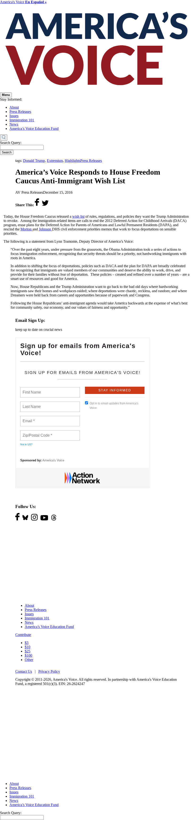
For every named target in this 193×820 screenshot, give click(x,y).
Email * (28, 418)
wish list (78, 216)
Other (29, 660)
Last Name (31, 403)
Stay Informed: (11, 99)
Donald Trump (34, 161)
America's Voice (23, 2)
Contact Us (23, 671)
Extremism (55, 161)
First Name (31, 389)
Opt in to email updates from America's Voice (114, 406)
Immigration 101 (21, 120)
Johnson (45, 229)
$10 (27, 647)
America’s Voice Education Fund (34, 129)
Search (7, 152)
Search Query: (10, 143)
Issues (13, 116)
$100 (28, 655)
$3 (26, 643)
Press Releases (20, 112)
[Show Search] (3, 138)
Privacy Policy (49, 671)
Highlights (72, 161)
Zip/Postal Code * (36, 432)
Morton (26, 229)
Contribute (23, 635)
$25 (27, 651)
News (13, 124)
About (14, 107)
